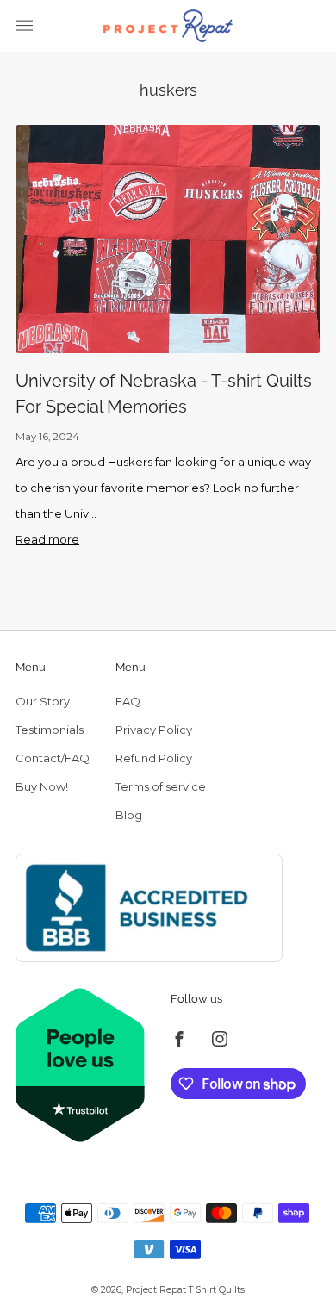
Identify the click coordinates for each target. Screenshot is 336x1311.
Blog (128, 815)
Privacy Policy (153, 729)
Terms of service (160, 786)
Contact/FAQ (53, 758)
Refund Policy (153, 758)
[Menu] (24, 25)
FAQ (127, 701)
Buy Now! (42, 786)
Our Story (43, 701)
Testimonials (50, 729)
